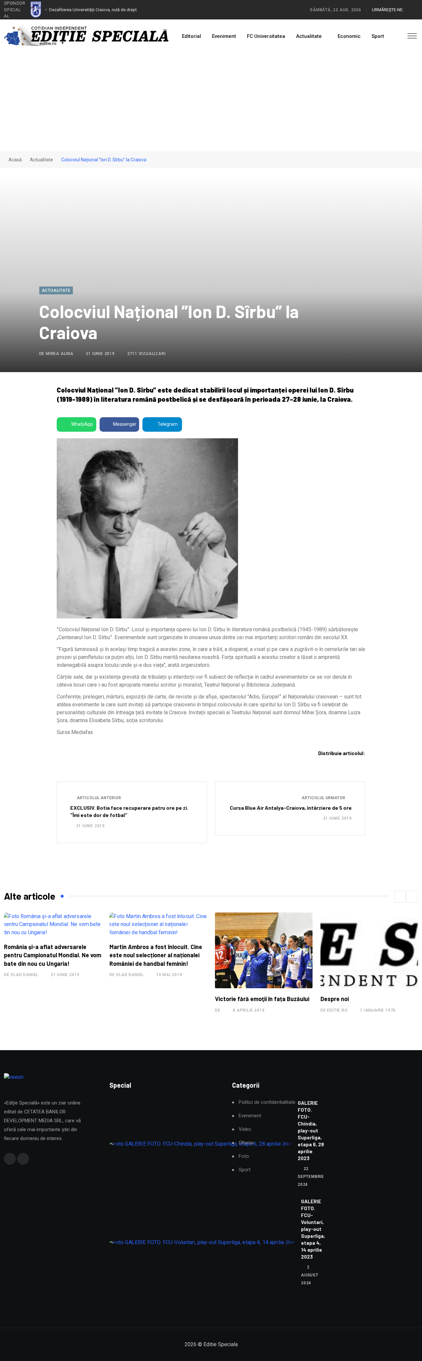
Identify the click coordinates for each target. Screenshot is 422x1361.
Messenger (124, 424)
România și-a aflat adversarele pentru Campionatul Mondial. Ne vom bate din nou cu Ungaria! (52, 955)
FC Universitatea (266, 36)
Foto (244, 1156)
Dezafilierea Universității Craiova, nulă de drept (93, 9)
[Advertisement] (211, 102)
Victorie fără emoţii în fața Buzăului (262, 998)
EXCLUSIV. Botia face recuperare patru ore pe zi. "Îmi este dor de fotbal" (129, 811)
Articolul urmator (324, 798)
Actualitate (309, 36)
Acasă (15, 159)
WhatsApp (82, 424)
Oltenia (246, 1142)
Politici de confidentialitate (267, 1102)
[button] (400, 897)
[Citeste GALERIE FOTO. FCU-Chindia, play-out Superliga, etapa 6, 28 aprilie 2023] (200, 1144)
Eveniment (224, 36)
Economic (349, 36)
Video (245, 1129)
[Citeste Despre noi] (369, 950)
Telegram (168, 424)
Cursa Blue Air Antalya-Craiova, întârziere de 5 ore (291, 807)
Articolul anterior (98, 798)
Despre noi (334, 998)
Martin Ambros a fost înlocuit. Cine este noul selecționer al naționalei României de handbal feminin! (155, 955)
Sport (378, 36)
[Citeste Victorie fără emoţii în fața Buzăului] (264, 950)
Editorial (191, 36)
